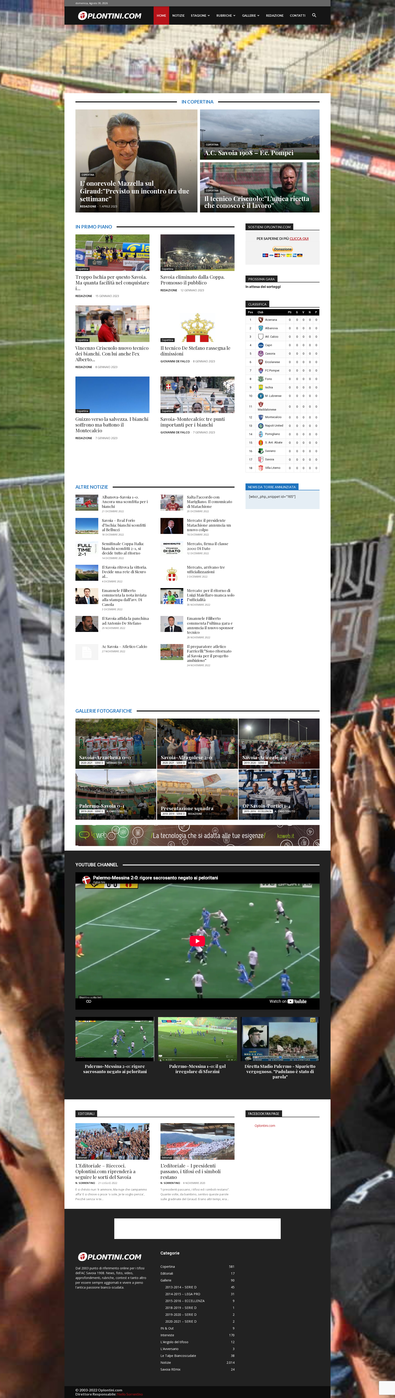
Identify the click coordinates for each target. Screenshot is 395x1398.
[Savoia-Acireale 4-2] (279, 744)
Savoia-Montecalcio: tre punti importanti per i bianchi (192, 422)
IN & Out (167, 1328)
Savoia (269, 459)
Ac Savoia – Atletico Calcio (124, 646)
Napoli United (274, 425)
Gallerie (249, 15)
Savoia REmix (170, 1369)
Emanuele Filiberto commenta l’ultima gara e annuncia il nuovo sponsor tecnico (210, 625)
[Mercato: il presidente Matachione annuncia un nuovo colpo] (171, 526)
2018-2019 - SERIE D (173, 813)
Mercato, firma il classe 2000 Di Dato (207, 546)
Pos (250, 312)
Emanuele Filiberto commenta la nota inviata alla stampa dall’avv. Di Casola (124, 597)
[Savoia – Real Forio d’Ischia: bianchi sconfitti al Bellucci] (86, 526)
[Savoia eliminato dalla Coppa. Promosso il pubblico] (197, 252)
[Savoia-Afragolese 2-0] (197, 744)
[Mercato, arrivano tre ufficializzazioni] (171, 573)
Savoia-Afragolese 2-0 (186, 757)
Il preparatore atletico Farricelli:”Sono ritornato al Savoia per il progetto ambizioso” (209, 653)
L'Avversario (169, 1349)
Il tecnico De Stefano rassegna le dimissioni (195, 351)
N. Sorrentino (85, 1183)
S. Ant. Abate (273, 442)
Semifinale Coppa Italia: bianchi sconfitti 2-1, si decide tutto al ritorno (123, 548)
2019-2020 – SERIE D (181, 1314)
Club (260, 312)
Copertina (88, 175)
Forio (268, 379)
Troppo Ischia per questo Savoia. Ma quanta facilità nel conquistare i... (112, 282)
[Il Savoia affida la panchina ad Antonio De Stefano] (86, 624)
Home (161, 15)
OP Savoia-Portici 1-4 (267, 805)
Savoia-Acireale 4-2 (265, 757)
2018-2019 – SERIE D (181, 1307)
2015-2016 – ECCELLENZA (185, 1301)
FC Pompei (272, 370)
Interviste (167, 1335)
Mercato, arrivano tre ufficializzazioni (206, 569)
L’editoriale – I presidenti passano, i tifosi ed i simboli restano (190, 1171)
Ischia (269, 387)
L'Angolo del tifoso (174, 1342)
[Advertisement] (197, 59)
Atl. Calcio (271, 336)
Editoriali (82, 1157)
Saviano (270, 451)
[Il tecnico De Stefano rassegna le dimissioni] (197, 323)
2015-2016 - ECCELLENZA (258, 811)
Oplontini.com (265, 1125)
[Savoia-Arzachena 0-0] (115, 744)
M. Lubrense (273, 396)
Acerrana (271, 319)
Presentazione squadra (187, 808)
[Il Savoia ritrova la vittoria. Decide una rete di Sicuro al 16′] (86, 573)
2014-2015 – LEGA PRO (182, 1294)
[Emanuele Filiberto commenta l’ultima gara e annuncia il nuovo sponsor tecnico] (171, 624)
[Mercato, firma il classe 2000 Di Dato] (171, 549)
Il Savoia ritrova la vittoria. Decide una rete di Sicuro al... (124, 572)
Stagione (198, 15)
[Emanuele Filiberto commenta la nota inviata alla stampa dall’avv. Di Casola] (86, 596)
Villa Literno (272, 468)
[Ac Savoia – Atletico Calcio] (86, 652)
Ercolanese (272, 362)
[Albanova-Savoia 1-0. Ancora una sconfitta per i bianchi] (86, 503)
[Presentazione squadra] (197, 794)
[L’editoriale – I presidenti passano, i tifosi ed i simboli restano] (197, 1141)
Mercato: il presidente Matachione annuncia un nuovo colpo (209, 525)
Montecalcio (273, 417)
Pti (289, 312)
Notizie (178, 15)
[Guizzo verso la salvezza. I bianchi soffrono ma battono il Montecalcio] (112, 395)
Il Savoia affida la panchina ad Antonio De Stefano (125, 620)
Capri (268, 345)
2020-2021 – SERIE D (181, 1321)
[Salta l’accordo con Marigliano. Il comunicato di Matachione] (171, 503)
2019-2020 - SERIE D (255, 762)
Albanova (271, 328)
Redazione (274, 15)
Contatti (297, 15)
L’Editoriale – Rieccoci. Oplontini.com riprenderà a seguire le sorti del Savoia (105, 1171)
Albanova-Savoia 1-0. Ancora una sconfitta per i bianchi (125, 501)
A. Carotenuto (117, 811)
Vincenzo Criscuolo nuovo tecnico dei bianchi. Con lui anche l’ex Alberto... (112, 353)
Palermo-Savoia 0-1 (101, 805)
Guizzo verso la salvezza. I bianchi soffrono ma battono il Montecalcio (112, 424)
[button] (314, 16)
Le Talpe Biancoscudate (178, 1355)
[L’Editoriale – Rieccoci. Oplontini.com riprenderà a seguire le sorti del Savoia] (112, 1141)
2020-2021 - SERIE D (92, 762)
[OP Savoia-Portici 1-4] (279, 794)
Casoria (270, 353)
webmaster (114, 762)
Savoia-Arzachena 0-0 (105, 757)
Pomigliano (272, 434)
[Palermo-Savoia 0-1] (115, 794)
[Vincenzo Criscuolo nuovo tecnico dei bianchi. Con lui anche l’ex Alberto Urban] (112, 323)
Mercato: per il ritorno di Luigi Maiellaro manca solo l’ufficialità (210, 595)
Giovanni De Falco (175, 361)
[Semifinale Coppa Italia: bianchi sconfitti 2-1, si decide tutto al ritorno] (86, 549)
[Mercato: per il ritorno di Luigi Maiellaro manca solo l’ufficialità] (171, 596)
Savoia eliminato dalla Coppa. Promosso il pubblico (192, 279)
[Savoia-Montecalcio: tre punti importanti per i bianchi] (197, 395)
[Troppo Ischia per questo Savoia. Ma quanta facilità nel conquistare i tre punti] (112, 252)
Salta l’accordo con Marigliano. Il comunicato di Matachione (209, 501)
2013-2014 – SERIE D (181, 1287)
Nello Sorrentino (130, 1394)
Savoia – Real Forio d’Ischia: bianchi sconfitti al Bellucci (124, 525)
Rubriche (224, 15)
